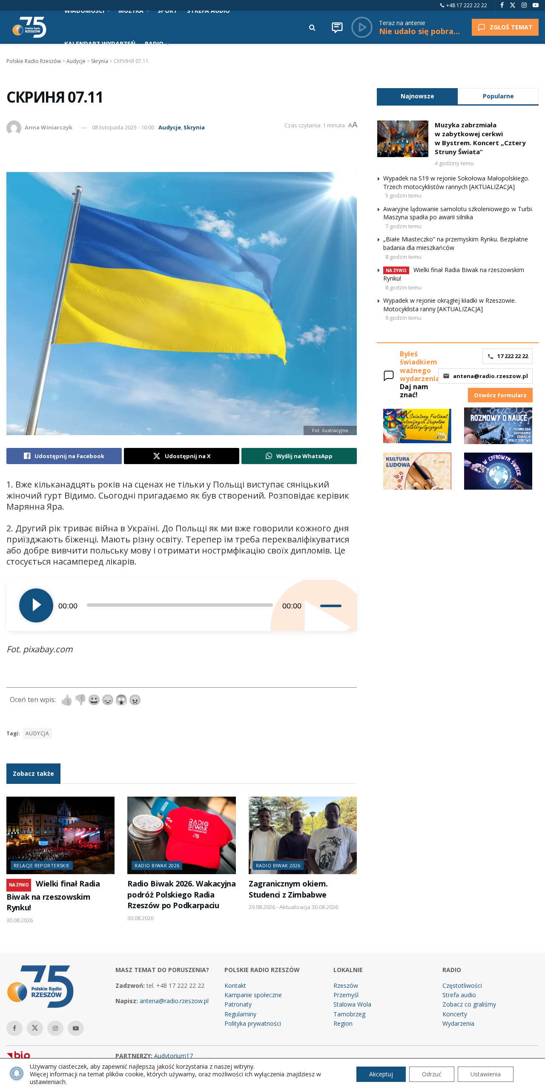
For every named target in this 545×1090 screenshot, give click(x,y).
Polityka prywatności (252, 1023)
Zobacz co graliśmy (469, 1004)
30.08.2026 (19, 920)
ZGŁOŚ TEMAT (511, 27)
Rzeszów (345, 985)
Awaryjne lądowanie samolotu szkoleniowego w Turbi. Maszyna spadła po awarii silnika (458, 213)
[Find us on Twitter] (513, 5)
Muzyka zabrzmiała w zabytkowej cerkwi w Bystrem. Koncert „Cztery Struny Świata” (480, 138)
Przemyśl (346, 995)
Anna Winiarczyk (48, 127)
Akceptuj (381, 1074)
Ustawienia (485, 1074)
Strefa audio (459, 995)
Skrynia (194, 127)
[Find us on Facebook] (502, 5)
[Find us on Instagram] (524, 5)
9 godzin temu (403, 317)
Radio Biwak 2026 (157, 865)
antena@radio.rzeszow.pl (490, 376)
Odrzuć (432, 1074)
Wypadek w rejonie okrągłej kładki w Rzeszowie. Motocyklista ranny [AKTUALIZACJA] (449, 304)
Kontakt (235, 985)
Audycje (169, 127)
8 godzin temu (403, 257)
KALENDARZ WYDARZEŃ (99, 44)
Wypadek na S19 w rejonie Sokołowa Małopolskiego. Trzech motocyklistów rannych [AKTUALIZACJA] (456, 182)
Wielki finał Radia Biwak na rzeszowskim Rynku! (53, 895)
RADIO (154, 44)
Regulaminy (240, 1014)
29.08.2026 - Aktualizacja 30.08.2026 (293, 907)
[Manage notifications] (16, 1073)
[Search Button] (312, 27)
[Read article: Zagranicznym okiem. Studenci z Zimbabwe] (303, 835)
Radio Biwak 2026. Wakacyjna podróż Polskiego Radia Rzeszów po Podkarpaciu (181, 894)
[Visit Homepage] (29, 27)
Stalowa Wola (352, 1004)
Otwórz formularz (500, 395)
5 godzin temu (403, 195)
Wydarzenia (458, 1023)
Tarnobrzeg (349, 1014)
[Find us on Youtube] (536, 5)
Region (343, 1023)
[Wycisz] (313, 605)
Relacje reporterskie (42, 865)
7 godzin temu (403, 226)
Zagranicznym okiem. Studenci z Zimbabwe (288, 888)
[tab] (417, 96)
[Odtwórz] (36, 605)
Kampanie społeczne (253, 995)
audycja (37, 733)
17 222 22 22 (512, 356)
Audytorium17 (173, 1056)
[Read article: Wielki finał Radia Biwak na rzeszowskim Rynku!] (60, 835)
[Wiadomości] (337, 27)
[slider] (332, 605)
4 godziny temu (454, 163)
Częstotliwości (462, 985)
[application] (181, 605)
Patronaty (238, 1004)
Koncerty (454, 1014)
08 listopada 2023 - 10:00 (123, 127)
